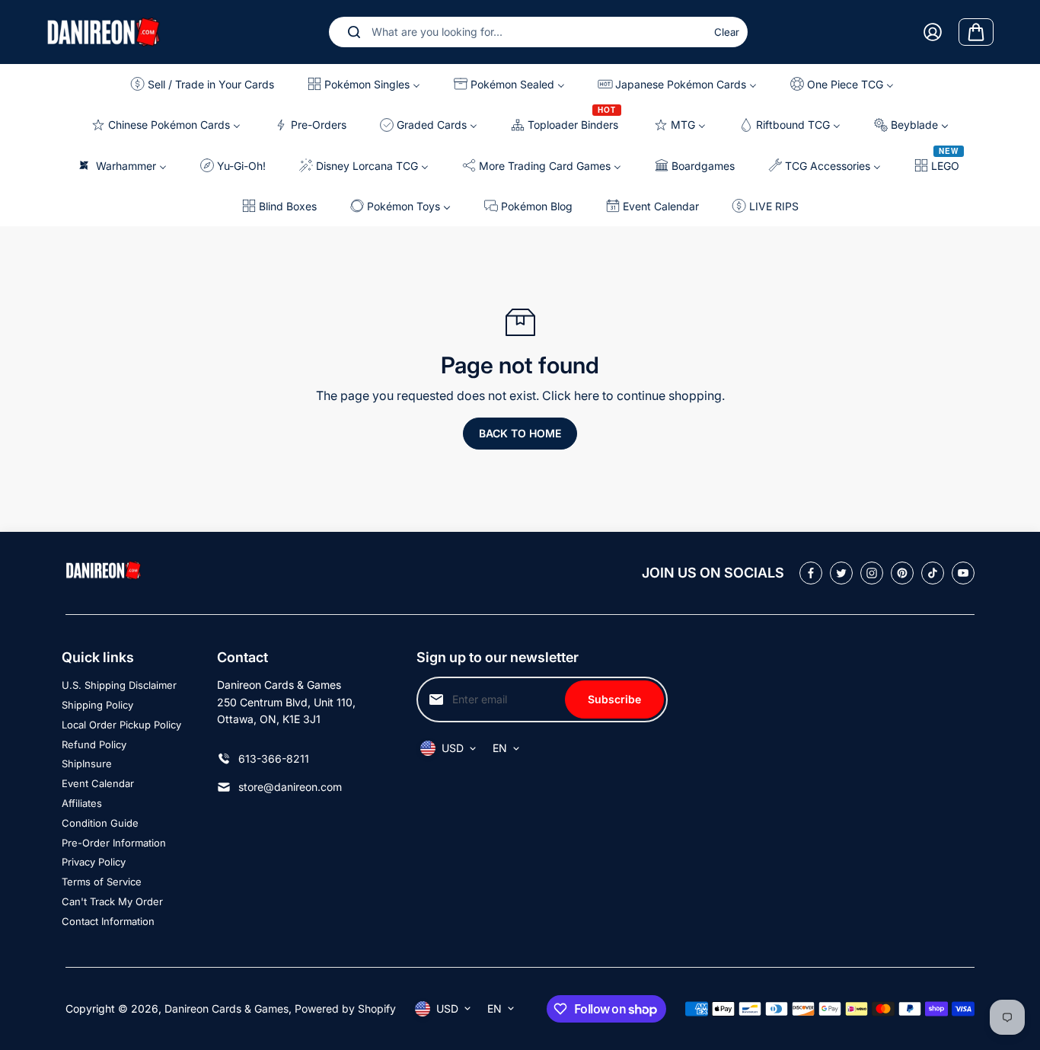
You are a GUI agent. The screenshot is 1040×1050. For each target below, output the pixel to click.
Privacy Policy (94, 862)
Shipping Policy (97, 705)
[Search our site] (354, 32)
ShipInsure (87, 763)
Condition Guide (100, 823)
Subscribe (614, 699)
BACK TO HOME (520, 433)
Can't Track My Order (112, 901)
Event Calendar (98, 783)
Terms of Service (102, 882)
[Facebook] (810, 573)
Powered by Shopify (345, 1008)
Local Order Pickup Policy (121, 725)
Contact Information (108, 921)
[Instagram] (871, 573)
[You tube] (963, 573)
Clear (726, 32)
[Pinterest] (902, 573)
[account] (932, 32)
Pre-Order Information (114, 843)
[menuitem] (206, 84)
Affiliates (82, 803)
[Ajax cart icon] (976, 32)
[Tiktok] (932, 573)
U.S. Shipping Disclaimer (119, 685)
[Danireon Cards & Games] (103, 31)
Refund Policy (94, 744)
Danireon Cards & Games (226, 1008)
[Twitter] (841, 573)
